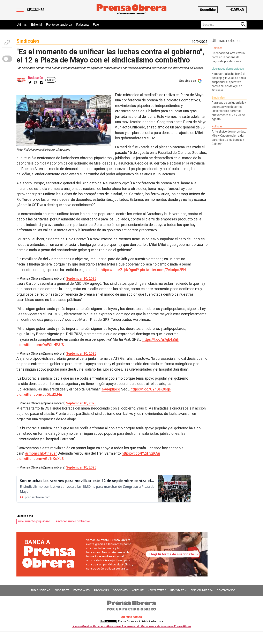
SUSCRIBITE (61, 590)
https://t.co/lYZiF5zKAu (141, 453)
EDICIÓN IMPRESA (202, 590)
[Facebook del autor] (41, 82)
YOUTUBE (138, 590)
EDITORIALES (81, 590)
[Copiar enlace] (7, 42)
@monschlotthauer (41, 453)
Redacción (35, 78)
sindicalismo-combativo (72, 521)
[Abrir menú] (20, 10)
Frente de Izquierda (59, 24)
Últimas (21, 24)
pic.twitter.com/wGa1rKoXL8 (40, 459)
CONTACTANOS (226, 590)
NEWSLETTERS (157, 590)
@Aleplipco (111, 389)
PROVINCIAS (101, 590)
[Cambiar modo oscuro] (7, 59)
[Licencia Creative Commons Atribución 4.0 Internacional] (108, 621)
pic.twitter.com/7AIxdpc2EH (163, 270)
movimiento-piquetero (34, 521)
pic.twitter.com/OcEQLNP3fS (40, 345)
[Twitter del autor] (30, 82)
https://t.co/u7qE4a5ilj (160, 339)
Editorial (36, 24)
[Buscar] (243, 24)
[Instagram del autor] (36, 82)
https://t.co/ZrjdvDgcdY (120, 270)
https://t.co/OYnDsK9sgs (150, 389)
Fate (96, 24)
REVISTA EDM (178, 590)
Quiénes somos (131, 617)
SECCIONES (120, 590)
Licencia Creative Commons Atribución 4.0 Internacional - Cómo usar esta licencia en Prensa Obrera (131, 626)
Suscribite (208, 9)
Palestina (82, 24)
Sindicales (27, 41)
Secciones (35, 10)
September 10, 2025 (81, 278)
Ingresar (236, 10)
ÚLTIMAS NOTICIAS (39, 590)
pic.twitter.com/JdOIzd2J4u (39, 395)
